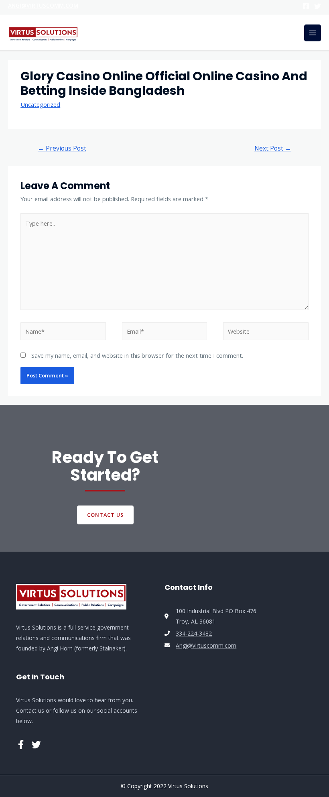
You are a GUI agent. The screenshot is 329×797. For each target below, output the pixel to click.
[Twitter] (317, 6)
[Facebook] (306, 6)
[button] (105, 515)
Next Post (272, 148)
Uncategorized (40, 104)
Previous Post (62, 148)
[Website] (266, 332)
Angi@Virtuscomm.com (43, 5)
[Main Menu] (312, 32)
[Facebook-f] (20, 744)
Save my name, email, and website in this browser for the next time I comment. (137, 355)
